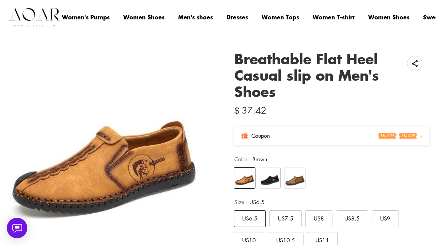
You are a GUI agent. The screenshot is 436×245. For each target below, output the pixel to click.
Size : (249, 202)
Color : (250, 159)
